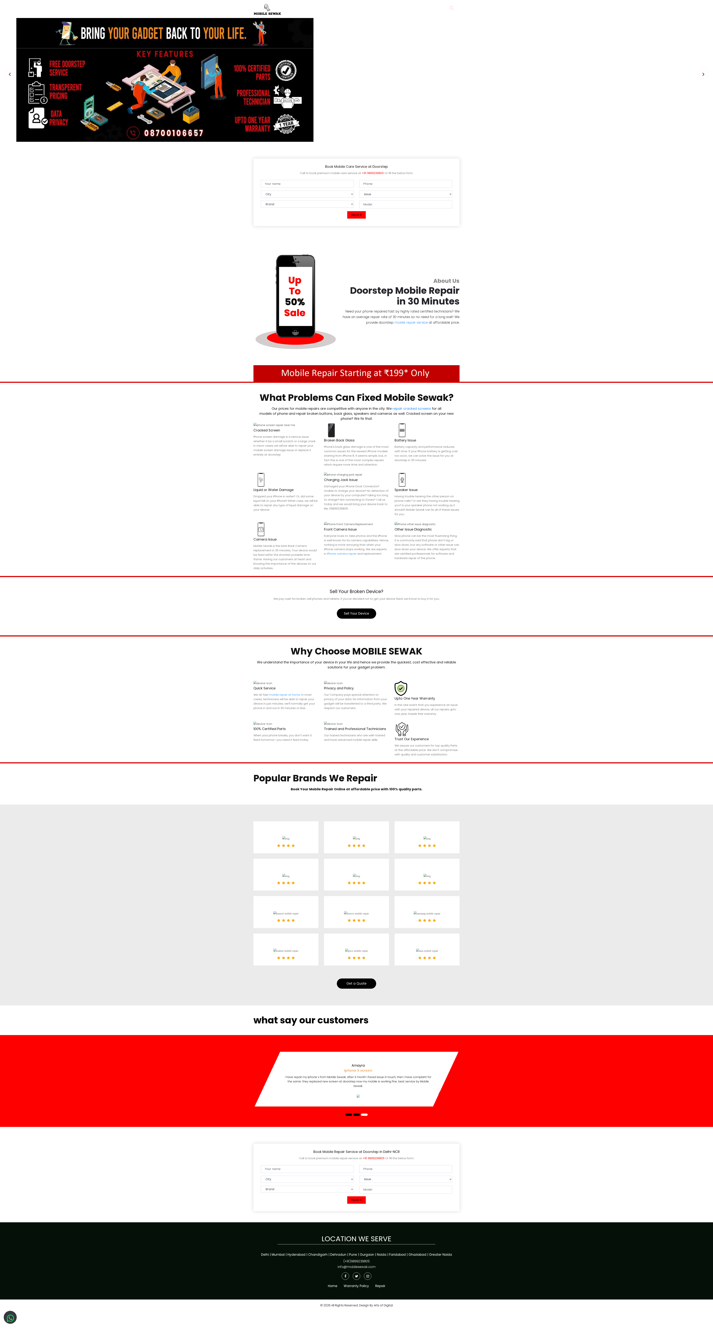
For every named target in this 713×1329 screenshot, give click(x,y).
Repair (362, 8)
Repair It (356, 215)
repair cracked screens (412, 408)
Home (340, 8)
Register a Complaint (395, 8)
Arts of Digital (383, 1305)
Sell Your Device (356, 613)
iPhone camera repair (341, 554)
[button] (9, 74)
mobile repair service (411, 322)
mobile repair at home (284, 695)
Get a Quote (356, 983)
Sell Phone (430, 8)
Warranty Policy (356, 1286)
